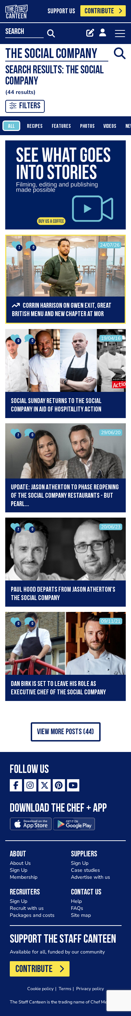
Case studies (85, 870)
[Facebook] (16, 785)
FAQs (77, 908)
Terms (65, 989)
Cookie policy (40, 989)
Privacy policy (90, 989)
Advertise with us (90, 877)
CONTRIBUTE (99, 11)
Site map (81, 915)
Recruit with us (27, 908)
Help (76, 901)
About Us (20, 863)
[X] (44, 785)
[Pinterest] (59, 785)
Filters (30, 106)
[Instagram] (30, 785)
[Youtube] (73, 785)
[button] (66, 731)
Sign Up (18, 870)
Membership (23, 877)
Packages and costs (32, 915)
